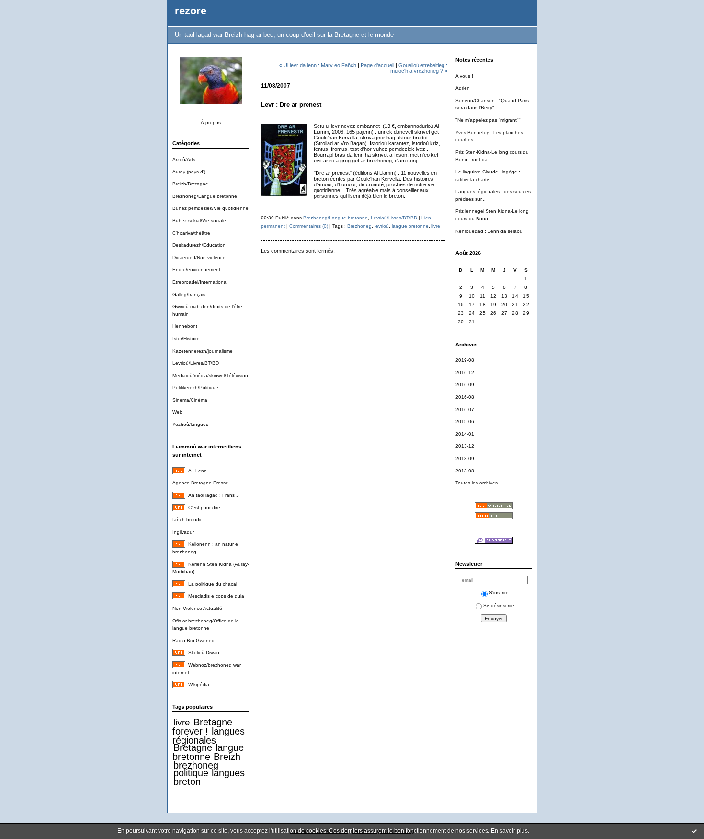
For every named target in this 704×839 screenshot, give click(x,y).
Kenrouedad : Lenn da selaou (488, 231)
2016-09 (464, 384)
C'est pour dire (204, 507)
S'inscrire (499, 592)
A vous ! (464, 76)
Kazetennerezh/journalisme (202, 351)
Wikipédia (198, 684)
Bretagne (192, 747)
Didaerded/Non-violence (199, 257)
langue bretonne (208, 752)
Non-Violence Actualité (197, 608)
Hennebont (184, 326)
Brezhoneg (359, 226)
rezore (190, 11)
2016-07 (464, 409)
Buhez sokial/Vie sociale (199, 220)
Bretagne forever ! (202, 726)
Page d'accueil (377, 65)
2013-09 (464, 458)
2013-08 (464, 470)
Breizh (227, 756)
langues (228, 773)
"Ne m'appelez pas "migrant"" (488, 120)
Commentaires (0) (308, 226)
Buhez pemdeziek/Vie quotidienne (210, 208)
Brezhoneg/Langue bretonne (204, 196)
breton (187, 781)
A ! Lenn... (199, 470)
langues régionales (208, 736)
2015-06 (464, 421)
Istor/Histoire (186, 338)
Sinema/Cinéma (189, 399)
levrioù (382, 226)
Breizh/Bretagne (190, 183)
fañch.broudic (187, 519)
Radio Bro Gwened (193, 640)
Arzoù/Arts (183, 159)
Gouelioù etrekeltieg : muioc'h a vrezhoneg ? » (418, 68)
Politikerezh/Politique (195, 387)
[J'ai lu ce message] (694, 831)
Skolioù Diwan (203, 652)
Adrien (462, 88)
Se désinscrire (498, 605)
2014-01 (464, 434)
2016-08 (464, 397)
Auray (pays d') (188, 171)
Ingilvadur (183, 532)
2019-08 (464, 360)
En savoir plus (509, 831)
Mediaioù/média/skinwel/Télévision (210, 375)
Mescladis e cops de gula (216, 595)
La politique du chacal (212, 583)
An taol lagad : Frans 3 (213, 495)
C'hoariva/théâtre (191, 233)
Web (177, 411)
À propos (211, 122)
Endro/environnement (196, 269)
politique (190, 773)
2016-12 (464, 372)
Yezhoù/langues (190, 424)
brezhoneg (195, 765)
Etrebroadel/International (199, 282)
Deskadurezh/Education (199, 245)
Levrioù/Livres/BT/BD (195, 363)
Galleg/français (188, 294)
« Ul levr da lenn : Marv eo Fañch (317, 65)
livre (181, 722)
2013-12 (464, 445)
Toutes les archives (476, 482)
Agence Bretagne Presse (200, 482)
